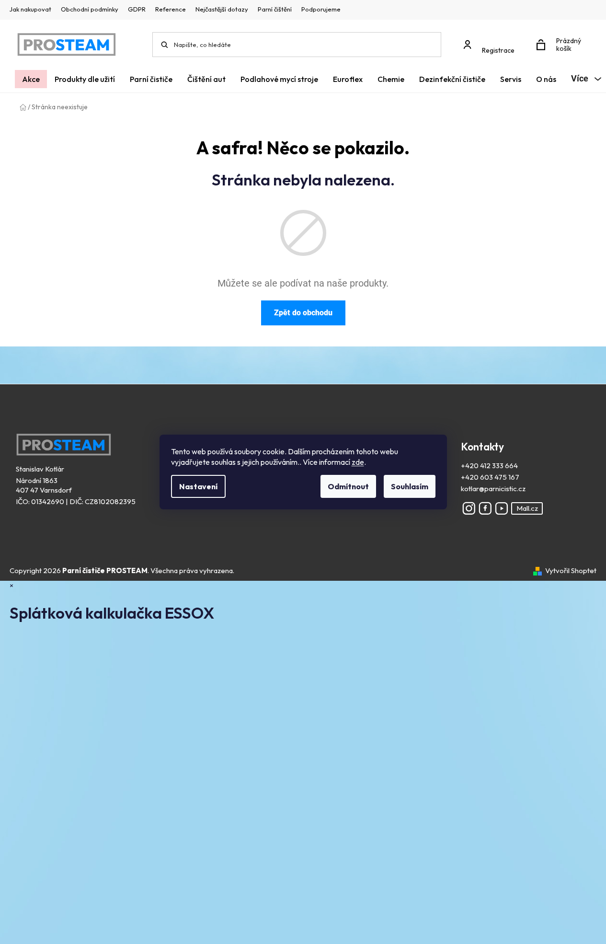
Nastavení (198, 486)
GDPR (137, 9)
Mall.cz (527, 508)
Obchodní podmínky (89, 9)
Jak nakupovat (30, 9)
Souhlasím (409, 486)
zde (358, 462)
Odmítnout (348, 486)
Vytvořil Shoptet (570, 570)
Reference (170, 9)
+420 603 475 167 (490, 477)
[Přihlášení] (491, 40)
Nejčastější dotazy (221, 9)
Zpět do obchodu (303, 312)
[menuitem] (31, 79)
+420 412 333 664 (489, 465)
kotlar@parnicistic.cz (493, 488)
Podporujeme (321, 9)
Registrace (498, 50)
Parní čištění (275, 9)
